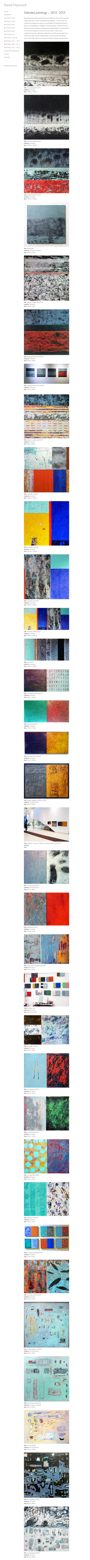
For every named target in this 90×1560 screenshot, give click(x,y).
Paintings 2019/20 (10, 38)
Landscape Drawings (11, 51)
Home (6, 11)
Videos (6, 54)
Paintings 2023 (9, 28)
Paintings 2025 (9, 21)
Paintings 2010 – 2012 (12, 47)
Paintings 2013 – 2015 (12, 44)
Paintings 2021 (9, 34)
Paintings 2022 (9, 31)
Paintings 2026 (9, 18)
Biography (8, 15)
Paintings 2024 (9, 24)
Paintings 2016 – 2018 (12, 41)
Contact (7, 57)
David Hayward (15, 5)
